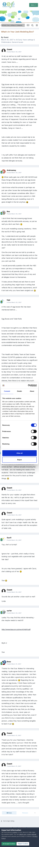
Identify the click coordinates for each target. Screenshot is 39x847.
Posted (14, 52)
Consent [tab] (7, 391)
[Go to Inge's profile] (4, 301)
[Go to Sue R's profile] (4, 539)
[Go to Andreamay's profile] (4, 171)
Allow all (19, 453)
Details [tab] (19, 391)
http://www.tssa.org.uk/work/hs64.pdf (16, 629)
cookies (14, 832)
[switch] (34, 431)
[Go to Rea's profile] (4, 213)
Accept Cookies (9, 844)
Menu (33, 5)
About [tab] (32, 391)
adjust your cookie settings (27, 834)
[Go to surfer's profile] (4, 612)
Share (10, 813)
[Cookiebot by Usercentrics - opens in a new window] (28, 385)
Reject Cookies (23, 844)
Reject (19, 460)
